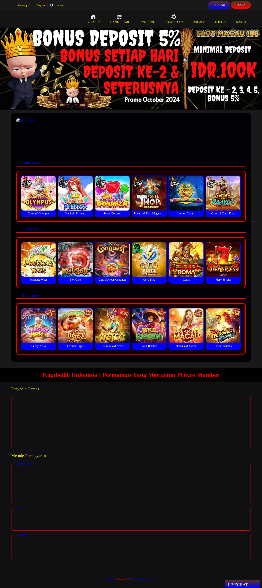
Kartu (241, 22)
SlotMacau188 (122, 579)
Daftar (219, 4)
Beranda (94, 22)
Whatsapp (22, 5)
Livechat (58, 5)
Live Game (147, 22)
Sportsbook (174, 22)
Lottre (220, 22)
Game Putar (119, 22)
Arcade (199, 22)
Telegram (40, 5)
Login (241, 4)
